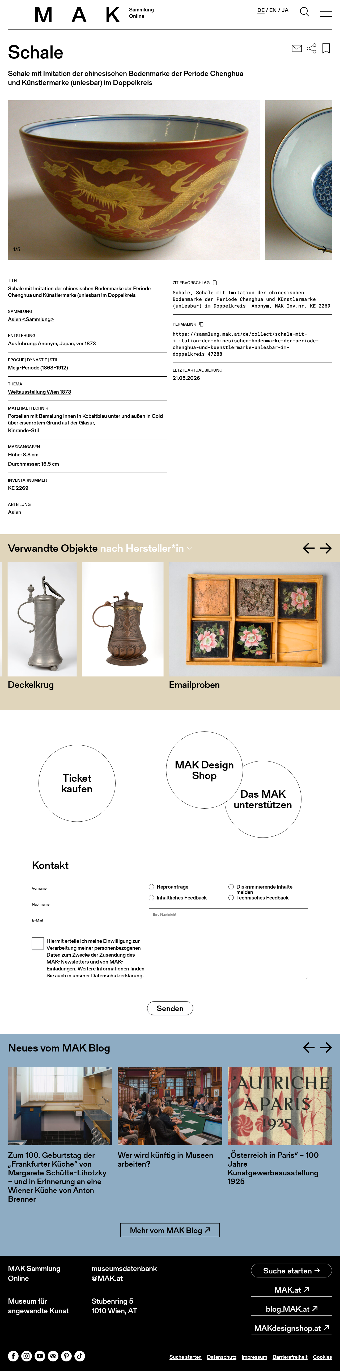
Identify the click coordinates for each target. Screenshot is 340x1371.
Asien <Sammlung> (31, 319)
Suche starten (287, 1270)
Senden (170, 1008)
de (261, 10)
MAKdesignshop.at (287, 1328)
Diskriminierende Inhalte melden (264, 889)
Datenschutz (221, 1357)
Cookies (322, 1357)
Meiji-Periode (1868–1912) (38, 367)
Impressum (254, 1357)
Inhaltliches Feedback (182, 897)
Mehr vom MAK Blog (166, 1230)
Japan (67, 343)
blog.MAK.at (287, 1308)
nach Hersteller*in (142, 548)
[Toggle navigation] (326, 12)
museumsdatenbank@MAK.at (124, 1273)
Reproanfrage (172, 886)
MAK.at (287, 1289)
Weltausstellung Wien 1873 (39, 392)
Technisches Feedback (262, 897)
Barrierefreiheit (290, 1357)
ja (285, 10)
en (273, 10)
